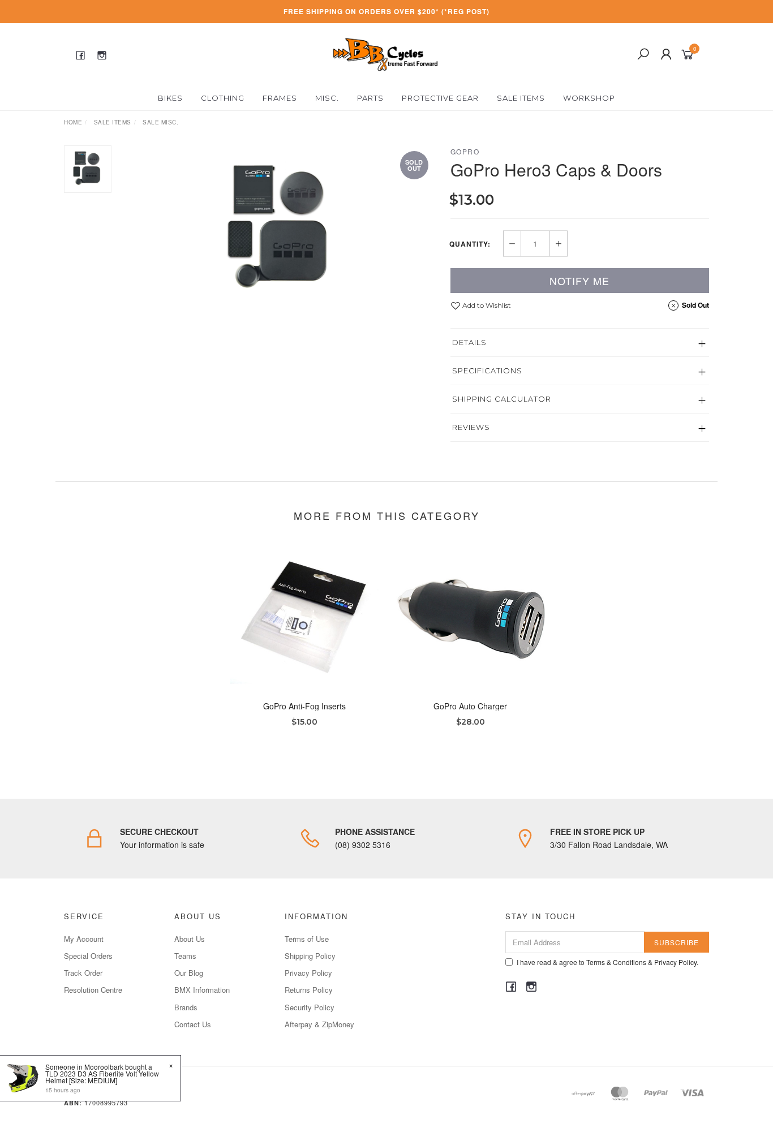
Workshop (589, 97)
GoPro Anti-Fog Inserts (304, 706)
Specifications (487, 370)
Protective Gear (440, 97)
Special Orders (88, 955)
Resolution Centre (93, 989)
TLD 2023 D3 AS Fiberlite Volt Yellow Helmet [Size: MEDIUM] (102, 1077)
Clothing (222, 97)
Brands (185, 1007)
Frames (280, 97)
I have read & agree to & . (607, 962)
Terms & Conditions (616, 962)
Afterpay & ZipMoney (319, 1024)
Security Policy (309, 1007)
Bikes (170, 97)
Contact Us (192, 1024)
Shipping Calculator (501, 398)
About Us (189, 938)
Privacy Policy (308, 972)
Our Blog (188, 972)
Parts (370, 97)
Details (469, 342)
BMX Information (202, 989)
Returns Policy (309, 989)
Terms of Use (307, 938)
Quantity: (470, 243)
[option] (280, 230)
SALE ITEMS (521, 97)
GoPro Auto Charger (470, 706)
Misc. (327, 97)
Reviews (471, 427)
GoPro (465, 151)
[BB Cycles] (385, 53)
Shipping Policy (310, 955)
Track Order (83, 972)
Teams (185, 955)
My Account (84, 938)
